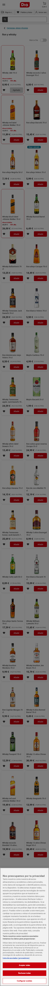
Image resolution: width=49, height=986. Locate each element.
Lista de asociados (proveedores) (16, 958)
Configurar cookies (24, 981)
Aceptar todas (24, 965)
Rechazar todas (24, 973)
